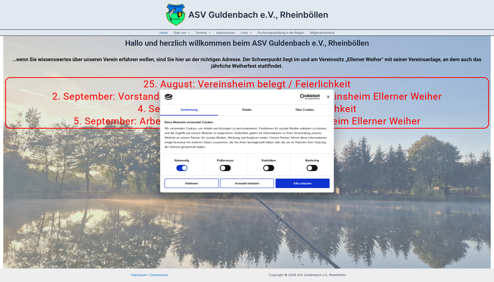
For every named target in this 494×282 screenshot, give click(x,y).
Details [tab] (247, 109)
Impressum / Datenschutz (149, 275)
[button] (188, 32)
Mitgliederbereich (322, 32)
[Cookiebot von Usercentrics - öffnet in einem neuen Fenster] (303, 97)
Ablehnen (191, 183)
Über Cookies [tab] (305, 109)
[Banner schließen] (328, 96)
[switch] (225, 168)
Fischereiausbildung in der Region (280, 32)
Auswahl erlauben (247, 183)
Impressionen (225, 32)
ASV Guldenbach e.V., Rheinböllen (258, 14)
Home (164, 32)
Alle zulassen (302, 183)
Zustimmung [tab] (189, 109)
